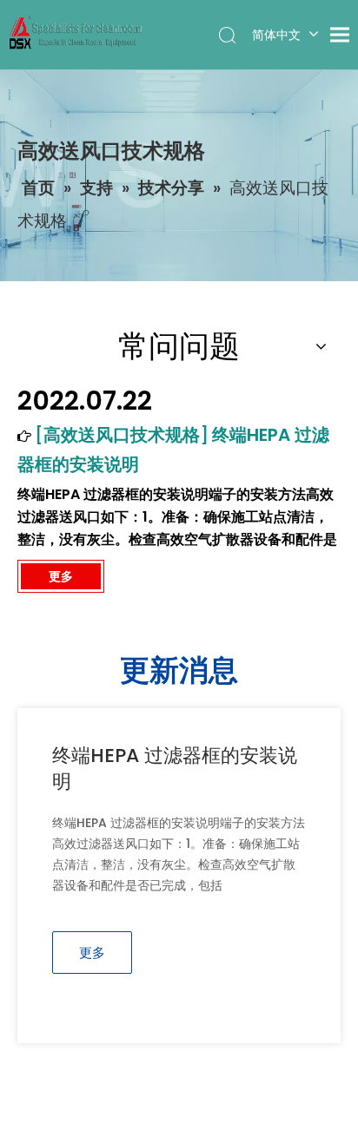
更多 (61, 576)
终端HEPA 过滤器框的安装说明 (174, 769)
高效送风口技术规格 (122, 435)
